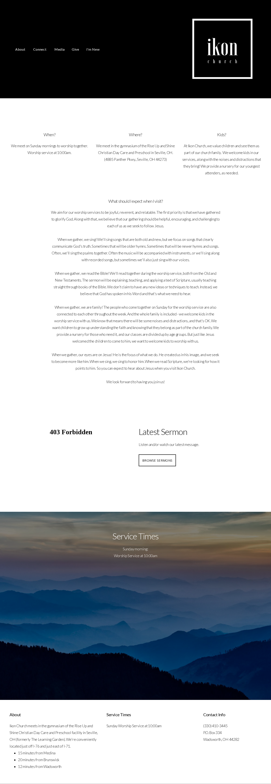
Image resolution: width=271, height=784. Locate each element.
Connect (40, 49)
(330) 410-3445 (215, 726)
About (20, 49)
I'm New (93, 49)
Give (75, 49)
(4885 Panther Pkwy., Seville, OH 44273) (135, 159)
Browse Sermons (157, 460)
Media (59, 49)
